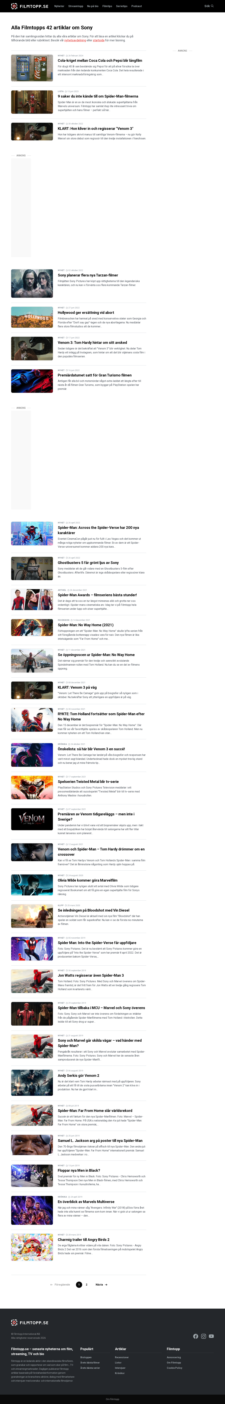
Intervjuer (120, 1368)
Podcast (136, 6)
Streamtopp (75, 6)
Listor (118, 1362)
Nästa (100, 1284)
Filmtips (107, 6)
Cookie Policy (174, 1368)
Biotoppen (86, 1357)
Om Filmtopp (174, 1362)
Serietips (121, 6)
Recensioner (122, 1357)
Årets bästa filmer (90, 1362)
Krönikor (120, 1373)
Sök (207, 6)
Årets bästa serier (90, 1368)
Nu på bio (92, 6)
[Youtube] (211, 1337)
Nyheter (59, 6)
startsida (98, 40)
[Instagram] (203, 1337)
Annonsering (174, 1357)
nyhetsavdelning (75, 40)
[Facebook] (195, 1337)
